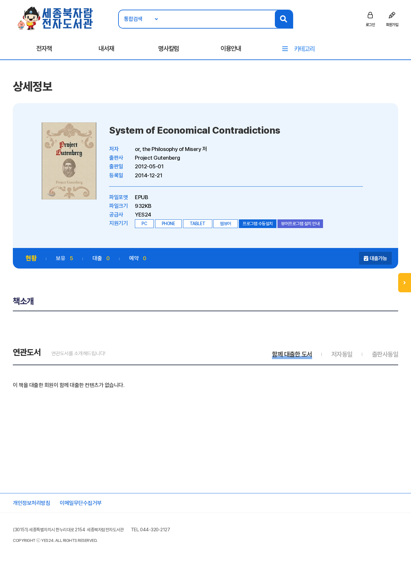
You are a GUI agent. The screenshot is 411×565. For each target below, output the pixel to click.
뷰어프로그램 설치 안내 (300, 223)
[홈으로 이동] (56, 18)
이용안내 (231, 48)
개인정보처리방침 (31, 503)
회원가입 (392, 24)
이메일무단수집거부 (81, 503)
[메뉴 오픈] (404, 282)
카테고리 (304, 49)
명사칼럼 (168, 48)
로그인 (370, 24)
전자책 (44, 48)
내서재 (106, 48)
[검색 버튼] (284, 19)
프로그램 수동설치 (257, 223)
